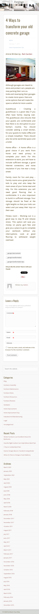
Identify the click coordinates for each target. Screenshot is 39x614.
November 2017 (9, 522)
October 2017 (8, 526)
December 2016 (9, 562)
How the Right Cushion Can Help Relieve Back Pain (20, 443)
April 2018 (7, 503)
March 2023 (7, 467)
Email (10, 338)
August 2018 (7, 487)
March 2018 (7, 507)
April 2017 (7, 546)
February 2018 (8, 511)
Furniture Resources (10, 397)
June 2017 (7, 538)
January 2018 (8, 515)
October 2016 (8, 570)
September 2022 (9, 475)
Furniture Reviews (9, 401)
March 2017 (7, 550)
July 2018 (6, 491)
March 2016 (7, 593)
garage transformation (14, 257)
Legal (5, 421)
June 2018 (7, 495)
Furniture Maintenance (11, 389)
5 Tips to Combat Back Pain (12, 447)
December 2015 (9, 605)
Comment (10, 313)
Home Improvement (10, 409)
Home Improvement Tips (16, 47)
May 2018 (7, 499)
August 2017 (7, 530)
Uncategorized (8, 424)
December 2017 (9, 518)
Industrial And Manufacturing (13, 417)
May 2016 (7, 585)
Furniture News (8, 393)
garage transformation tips (15, 262)
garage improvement (13, 253)
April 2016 (7, 589)
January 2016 (8, 601)
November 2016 (9, 566)
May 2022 (7, 479)
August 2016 (7, 578)
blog (5, 381)
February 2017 (8, 554)
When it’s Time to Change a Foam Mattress (17, 455)
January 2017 (8, 558)
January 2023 (8, 471)
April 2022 (7, 483)
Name (10, 332)
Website (9, 343)
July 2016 (6, 581)
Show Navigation (31, 19)
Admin (11, 40)
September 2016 (9, 574)
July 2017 (6, 534)
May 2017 (7, 542)
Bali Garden (27, 54)
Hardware (7, 405)
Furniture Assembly (10, 385)
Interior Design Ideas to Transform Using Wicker (19, 451)
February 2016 (8, 597)
